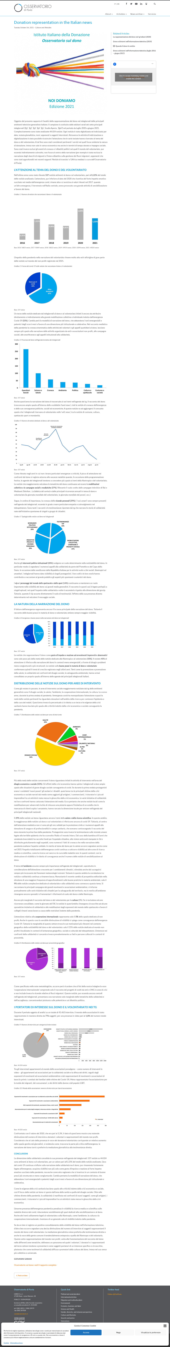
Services (152, 14)
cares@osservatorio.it (21, 1314)
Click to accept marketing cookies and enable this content (133, 77)
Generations (65, 1321)
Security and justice (68, 1318)
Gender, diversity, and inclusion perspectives (76, 1312)
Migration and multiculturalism (71, 1300)
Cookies (6, 1343)
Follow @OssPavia (114, 1294)
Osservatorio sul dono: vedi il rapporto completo (35, 1265)
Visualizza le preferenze (151, 1332)
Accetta (86, 1332)
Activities (120, 14)
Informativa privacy (16, 1343)
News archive (136, 14)
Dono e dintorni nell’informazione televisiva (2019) (132, 41)
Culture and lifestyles (43, 27)
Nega (118, 1332)
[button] (165, 1326)
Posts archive (22, 1275)
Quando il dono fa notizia (125, 46)
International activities (69, 1297)
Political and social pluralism (70, 1294)
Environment (65, 1303)
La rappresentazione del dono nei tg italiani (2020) (132, 37)
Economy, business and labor (71, 1306)
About (108, 14)
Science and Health (67, 1309)
